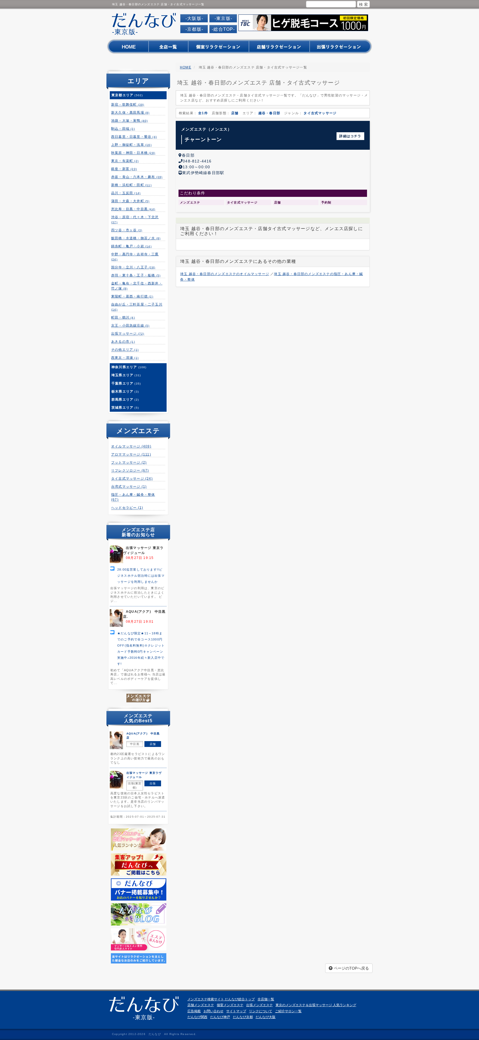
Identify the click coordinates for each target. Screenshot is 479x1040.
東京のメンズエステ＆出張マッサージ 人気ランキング (316, 1005)
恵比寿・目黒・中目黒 (133, 209)
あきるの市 (123, 342)
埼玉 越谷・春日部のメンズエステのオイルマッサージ (224, 274)
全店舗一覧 (266, 999)
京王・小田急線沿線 (130, 325)
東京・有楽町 (125, 161)
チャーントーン (203, 139)
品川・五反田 (126, 193)
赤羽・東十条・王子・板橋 (135, 275)
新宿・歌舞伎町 (127, 104)
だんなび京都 (243, 1017)
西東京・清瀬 (125, 358)
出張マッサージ (127, 333)
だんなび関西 (197, 1017)
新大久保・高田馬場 (130, 113)
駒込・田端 (123, 129)
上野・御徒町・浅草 (131, 145)
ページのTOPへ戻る (351, 968)
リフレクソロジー (130, 470)
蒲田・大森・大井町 (130, 201)
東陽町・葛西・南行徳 (132, 296)
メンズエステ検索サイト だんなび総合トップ (221, 999)
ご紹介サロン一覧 (288, 1011)
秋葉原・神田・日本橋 (133, 153)
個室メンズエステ (230, 1005)
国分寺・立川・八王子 (133, 267)
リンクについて (260, 1011)
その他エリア (125, 350)
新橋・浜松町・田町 (131, 185)
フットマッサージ (129, 462)
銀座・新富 (124, 169)
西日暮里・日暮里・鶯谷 (134, 137)
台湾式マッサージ (129, 487)
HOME (185, 67)
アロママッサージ (131, 454)
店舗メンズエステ (200, 1005)
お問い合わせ (213, 1011)
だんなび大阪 (266, 1017)
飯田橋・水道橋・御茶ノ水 (135, 238)
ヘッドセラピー (127, 508)
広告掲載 (194, 1011)
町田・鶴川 (123, 317)
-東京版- (223, 18)
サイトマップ (236, 1011)
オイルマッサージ (131, 446)
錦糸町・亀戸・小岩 (131, 246)
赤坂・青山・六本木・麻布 (136, 177)
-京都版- (194, 29)
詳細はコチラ (350, 136)
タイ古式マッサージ (132, 478)
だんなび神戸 (220, 1017)
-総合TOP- (223, 29)
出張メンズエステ (259, 1005)
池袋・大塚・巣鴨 (129, 121)
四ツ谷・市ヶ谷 (126, 230)
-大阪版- (194, 18)
